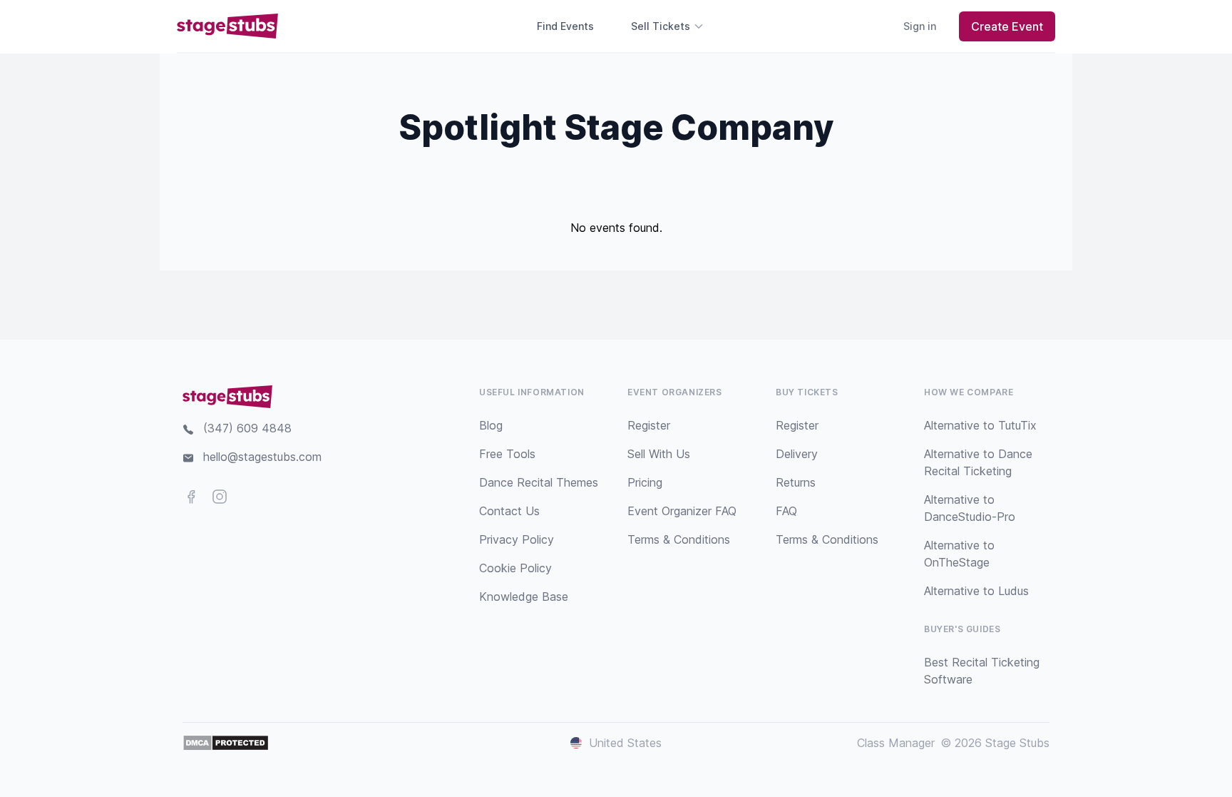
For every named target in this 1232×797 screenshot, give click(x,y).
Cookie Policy (515, 568)
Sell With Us (658, 454)
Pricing (644, 482)
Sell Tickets (660, 26)
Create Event (1007, 26)
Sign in (919, 26)
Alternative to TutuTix (980, 425)
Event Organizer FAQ (681, 511)
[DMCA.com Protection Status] (226, 742)
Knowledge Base (523, 596)
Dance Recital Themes (538, 482)
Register (648, 425)
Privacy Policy (516, 539)
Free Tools (507, 454)
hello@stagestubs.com (262, 457)
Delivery (797, 454)
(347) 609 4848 (247, 428)
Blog (491, 425)
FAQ (786, 511)
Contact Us (509, 511)
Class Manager (896, 743)
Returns (796, 482)
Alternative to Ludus (976, 591)
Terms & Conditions (678, 539)
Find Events (565, 26)
